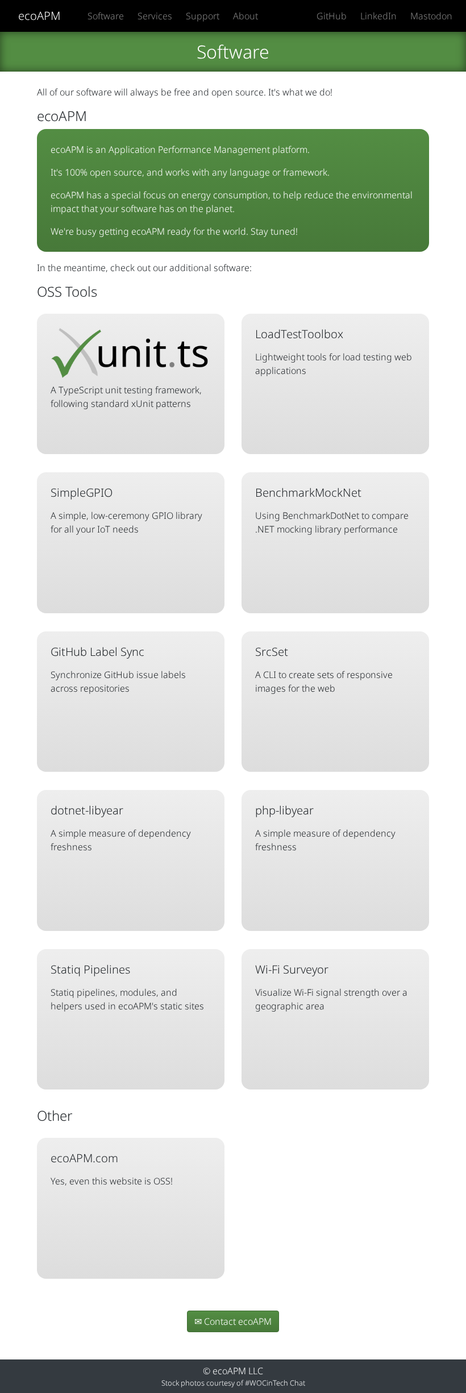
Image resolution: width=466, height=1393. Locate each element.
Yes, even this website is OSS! (112, 1168)
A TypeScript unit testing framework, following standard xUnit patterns (126, 397)
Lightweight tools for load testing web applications (333, 351)
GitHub (332, 16)
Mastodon (431, 16)
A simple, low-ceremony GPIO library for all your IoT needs (126, 510)
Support (202, 16)
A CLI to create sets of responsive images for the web (324, 669)
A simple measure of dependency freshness (121, 827)
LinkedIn (378, 16)
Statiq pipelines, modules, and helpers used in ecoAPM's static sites (127, 987)
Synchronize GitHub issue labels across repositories (118, 669)
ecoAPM (39, 15)
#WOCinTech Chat (275, 1383)
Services (155, 16)
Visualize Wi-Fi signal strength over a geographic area (331, 987)
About (245, 16)
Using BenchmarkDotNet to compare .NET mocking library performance (332, 510)
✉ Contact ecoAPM (233, 1321)
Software (106, 16)
